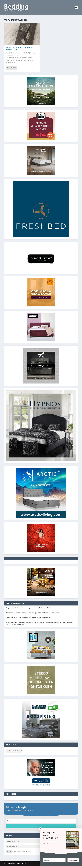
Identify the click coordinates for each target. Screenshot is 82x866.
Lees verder (11, 68)
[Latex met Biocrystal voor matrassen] (22, 34)
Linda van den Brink (14, 53)
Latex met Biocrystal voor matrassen (19, 49)
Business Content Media (17, 864)
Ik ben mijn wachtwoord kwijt (22, 851)
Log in (9, 851)
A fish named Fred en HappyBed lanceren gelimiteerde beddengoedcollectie (32, 613)
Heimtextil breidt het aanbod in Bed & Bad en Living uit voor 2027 (29, 618)
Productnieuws (10, 55)
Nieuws (32, 53)
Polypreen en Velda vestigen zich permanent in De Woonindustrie (29, 608)
